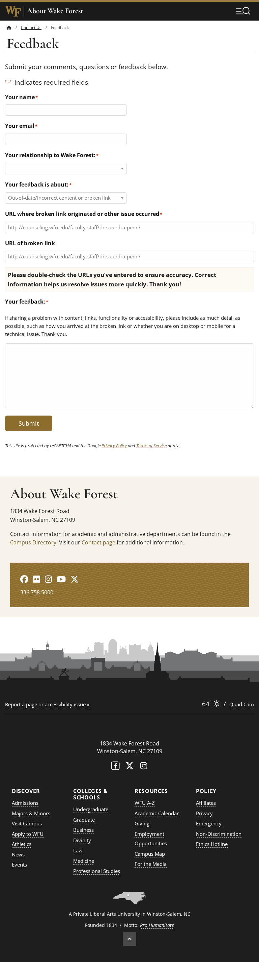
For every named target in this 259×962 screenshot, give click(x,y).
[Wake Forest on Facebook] (115, 767)
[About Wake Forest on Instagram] (48, 579)
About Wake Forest (55, 11)
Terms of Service (151, 446)
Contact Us (31, 27)
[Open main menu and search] (243, 10)
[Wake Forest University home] (13, 11)
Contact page (98, 542)
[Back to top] (129, 939)
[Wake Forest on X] (129, 767)
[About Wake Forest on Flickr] (36, 579)
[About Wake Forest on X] (74, 579)
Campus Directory (33, 542)
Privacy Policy (114, 446)
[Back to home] (9, 27)
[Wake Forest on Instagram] (143, 767)
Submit (29, 423)
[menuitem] (14, 27)
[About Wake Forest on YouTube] (61, 579)
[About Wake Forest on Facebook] (24, 579)
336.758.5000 (36, 592)
